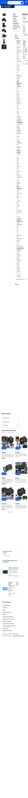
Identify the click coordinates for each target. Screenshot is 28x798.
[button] (16, 36)
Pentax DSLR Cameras (7, 621)
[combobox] (15, 2)
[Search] (22, 3)
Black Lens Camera (6, 605)
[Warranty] (17, 425)
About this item (6, 413)
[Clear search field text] (20, 2)
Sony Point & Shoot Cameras (8, 623)
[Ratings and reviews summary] (18, 551)
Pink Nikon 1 (5, 614)
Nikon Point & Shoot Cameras (8, 618)
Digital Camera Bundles (7, 612)
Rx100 (4, 609)
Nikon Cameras (5, 628)
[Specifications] (18, 422)
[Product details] (18, 418)
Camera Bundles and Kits (7, 630)
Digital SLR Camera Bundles (8, 616)
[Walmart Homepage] (5, 3)
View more (10, 511)
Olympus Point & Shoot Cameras (9, 625)
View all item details (20, 279)
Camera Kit (5, 607)
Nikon (14, 12)
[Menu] (2, 3)
